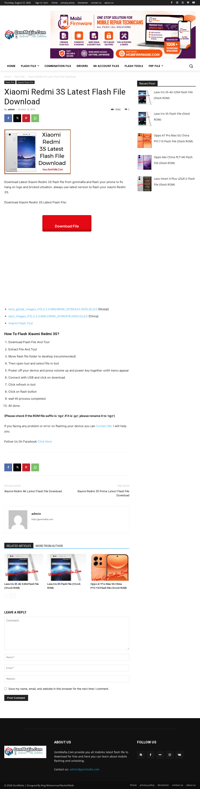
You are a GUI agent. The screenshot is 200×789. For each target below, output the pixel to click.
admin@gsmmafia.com (84, 769)
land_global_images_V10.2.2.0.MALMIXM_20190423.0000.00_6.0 (52, 309)
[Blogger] (141, 755)
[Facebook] (172, 3)
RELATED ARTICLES (19, 545)
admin (11, 109)
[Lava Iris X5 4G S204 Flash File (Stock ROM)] (23, 567)
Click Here (45, 441)
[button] (191, 66)
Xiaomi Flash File (25, 82)
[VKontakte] (179, 755)
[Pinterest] (26, 118)
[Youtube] (193, 3)
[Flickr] (160, 755)
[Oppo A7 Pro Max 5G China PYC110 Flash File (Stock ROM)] (109, 567)
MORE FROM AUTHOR (49, 545)
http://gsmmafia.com (42, 519)
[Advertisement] (66, 269)
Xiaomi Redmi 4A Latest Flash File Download (33, 491)
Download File (67, 226)
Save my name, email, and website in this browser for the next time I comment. (58, 688)
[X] (182, 3)
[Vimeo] (188, 3)
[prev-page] (6, 595)
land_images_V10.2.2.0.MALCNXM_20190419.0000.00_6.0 (48, 316)
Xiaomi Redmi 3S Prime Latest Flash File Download (103, 493)
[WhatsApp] (35, 118)
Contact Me (104, 426)
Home (7, 76)
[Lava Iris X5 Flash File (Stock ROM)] (66, 567)
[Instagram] (177, 3)
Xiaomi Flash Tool (20, 323)
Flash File (20, 76)
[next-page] (13, 595)
